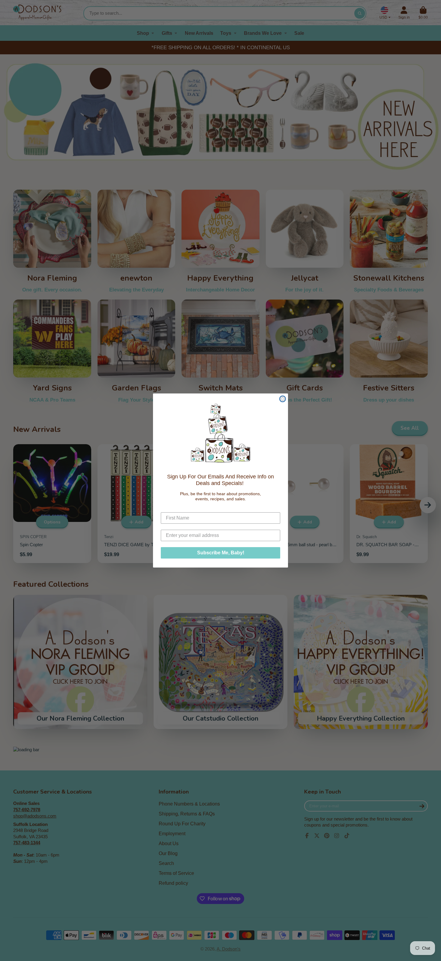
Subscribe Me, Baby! (220, 552)
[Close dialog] (283, 399)
